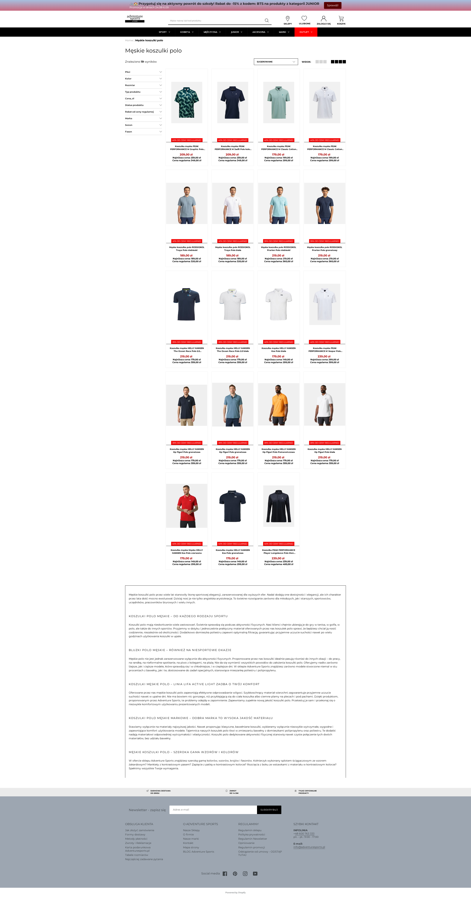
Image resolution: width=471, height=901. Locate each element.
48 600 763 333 (304, 833)
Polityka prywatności (251, 834)
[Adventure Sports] (134, 18)
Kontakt (188, 843)
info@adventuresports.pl (309, 847)
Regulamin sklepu (249, 830)
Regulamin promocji (251, 847)
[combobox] (215, 20)
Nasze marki (191, 838)
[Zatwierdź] (267, 20)
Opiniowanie (246, 843)
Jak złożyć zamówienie (139, 830)
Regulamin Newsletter (252, 838)
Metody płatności (136, 838)
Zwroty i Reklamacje (138, 843)
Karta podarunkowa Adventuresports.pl (137, 849)
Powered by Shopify (235, 892)
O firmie (188, 834)
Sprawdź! (333, 5)
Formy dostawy (135, 834)
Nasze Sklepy (191, 830)
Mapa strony (191, 847)
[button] (276, 61)
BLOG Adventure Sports (198, 851)
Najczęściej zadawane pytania (144, 859)
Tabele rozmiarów (136, 855)
